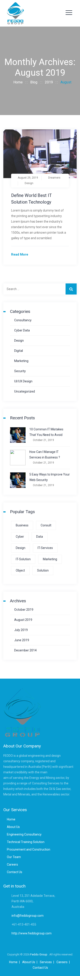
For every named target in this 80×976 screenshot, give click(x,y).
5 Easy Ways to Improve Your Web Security (49, 477)
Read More (19, 254)
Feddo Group (39, 954)
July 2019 (21, 630)
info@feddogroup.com (28, 915)
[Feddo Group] (15, 13)
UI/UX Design (23, 381)
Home (17, 82)
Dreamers (54, 177)
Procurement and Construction (28, 849)
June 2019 (21, 640)
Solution (43, 570)
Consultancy (23, 320)
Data (39, 536)
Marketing (21, 361)
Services (46, 962)
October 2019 (23, 609)
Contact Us (14, 872)
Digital (18, 350)
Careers (12, 864)
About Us (13, 827)
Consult (46, 525)
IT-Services (45, 548)
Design (29, 183)
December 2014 (25, 650)
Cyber (20, 536)
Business (22, 525)
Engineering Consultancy (24, 834)
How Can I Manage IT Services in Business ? (44, 454)
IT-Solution (23, 559)
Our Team (14, 857)
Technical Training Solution (25, 842)
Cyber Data (22, 330)
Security (20, 371)
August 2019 (23, 620)
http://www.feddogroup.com (32, 933)
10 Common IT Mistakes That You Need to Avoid (46, 432)
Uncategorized (24, 391)
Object (20, 570)
